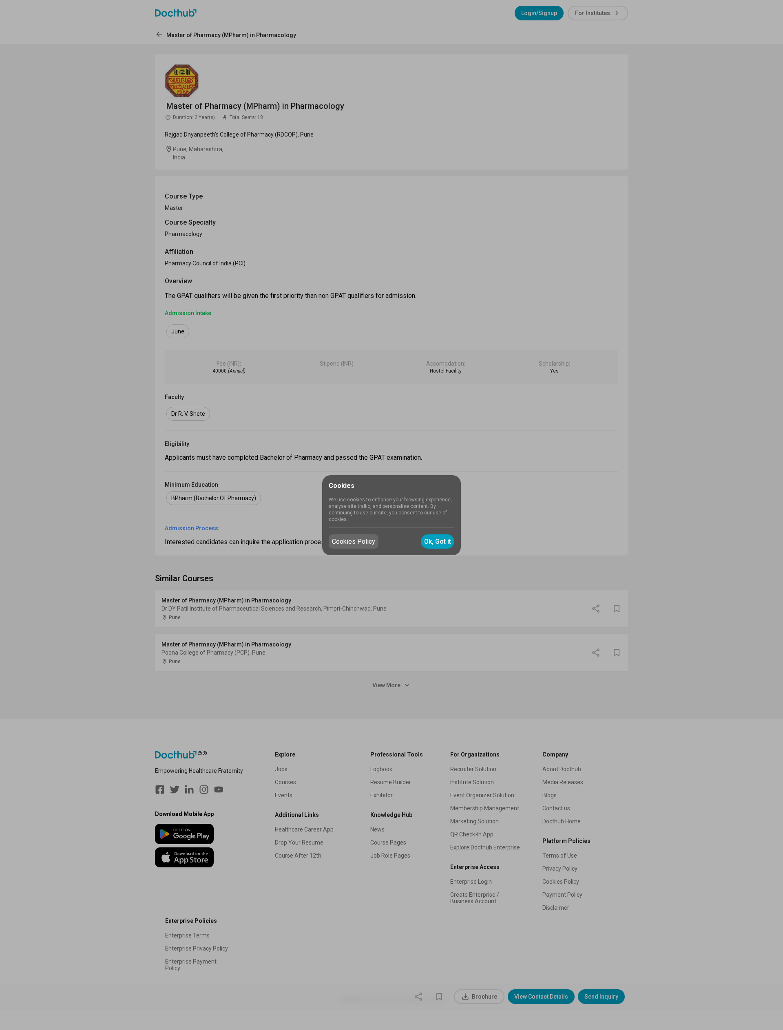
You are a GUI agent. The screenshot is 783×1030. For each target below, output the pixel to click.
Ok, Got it (437, 541)
